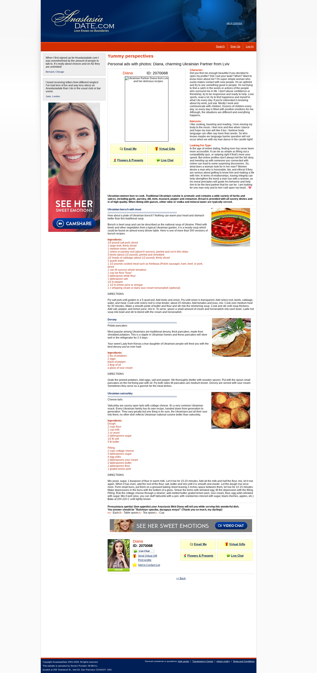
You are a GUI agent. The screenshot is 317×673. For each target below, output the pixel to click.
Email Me (130, 148)
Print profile (144, 560)
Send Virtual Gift (147, 555)
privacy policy (223, 661)
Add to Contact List (149, 565)
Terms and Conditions (243, 661)
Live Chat (167, 160)
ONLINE (119, 569)
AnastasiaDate (60, 662)
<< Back (181, 578)
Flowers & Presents (130, 160)
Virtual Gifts (167, 148)
